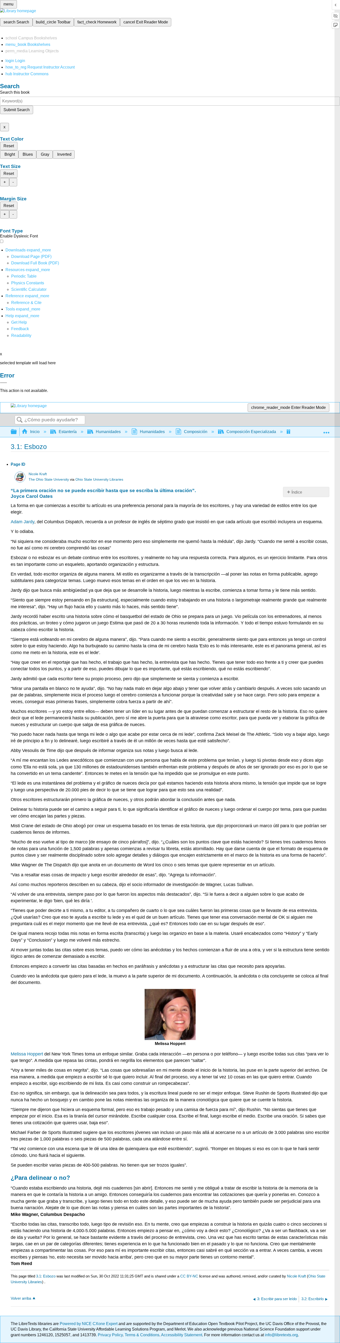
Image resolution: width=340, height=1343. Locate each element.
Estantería (68, 432)
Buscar (20, 420)
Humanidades (108, 432)
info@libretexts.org (281, 1335)
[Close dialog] (3, 382)
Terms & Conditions (142, 1335)
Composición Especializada (251, 432)
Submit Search (16, 110)
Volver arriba (21, 1298)
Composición (195, 432)
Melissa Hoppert (27, 1053)
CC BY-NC (189, 1276)
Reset (8, 146)
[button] (20, 329)
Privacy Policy (110, 1335)
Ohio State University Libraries (99, 479)
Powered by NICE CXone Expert (89, 1324)
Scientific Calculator (29, 289)
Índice (296, 492)
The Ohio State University (49, 479)
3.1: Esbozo (46, 1276)
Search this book (15, 92)
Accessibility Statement (181, 1335)
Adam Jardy (22, 521)
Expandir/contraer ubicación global (326, 430)
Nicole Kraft (38, 474)
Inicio (35, 432)
